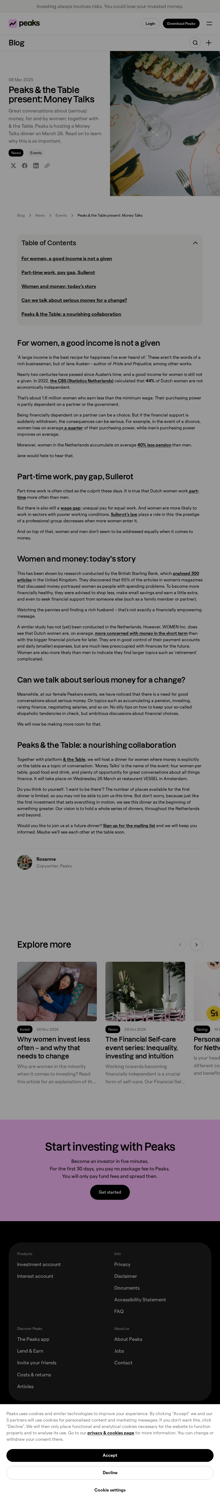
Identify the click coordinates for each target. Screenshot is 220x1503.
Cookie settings (110, 1490)
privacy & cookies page (110, 1433)
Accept (110, 1455)
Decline (110, 1472)
